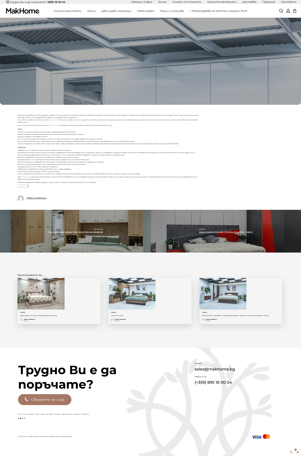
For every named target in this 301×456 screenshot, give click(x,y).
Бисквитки (85, 414)
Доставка (249, 1)
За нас (162, 1)
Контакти (288, 1)
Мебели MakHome (36, 198)
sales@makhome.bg (215, 369)
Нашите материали (221, 1)
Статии (22, 312)
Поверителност (67, 414)
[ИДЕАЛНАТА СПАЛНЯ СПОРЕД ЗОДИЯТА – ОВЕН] (225, 231)
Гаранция (268, 1)
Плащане (57, 414)
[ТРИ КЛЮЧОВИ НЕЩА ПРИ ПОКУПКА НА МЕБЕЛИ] (75, 231)
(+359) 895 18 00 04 (213, 382)
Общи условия (40, 414)
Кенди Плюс (53, 120)
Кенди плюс (54, 125)
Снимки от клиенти (187, 1)
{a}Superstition (67, 436)
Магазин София (141, 1)
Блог (24, 414)
